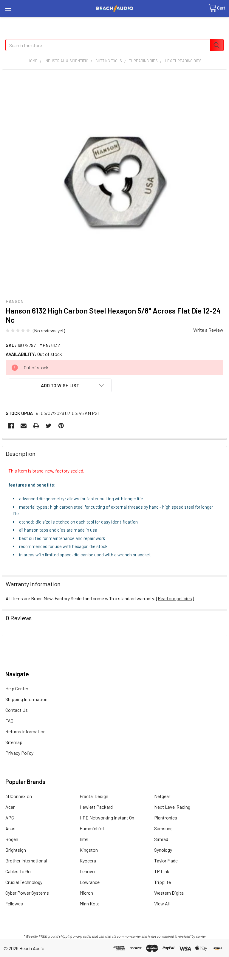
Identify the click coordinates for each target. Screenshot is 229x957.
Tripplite (162, 882)
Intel (84, 839)
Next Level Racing (172, 807)
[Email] (23, 425)
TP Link (161, 871)
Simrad (161, 839)
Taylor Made (166, 860)
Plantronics (165, 817)
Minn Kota (90, 903)
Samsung (163, 828)
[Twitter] (48, 425)
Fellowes (14, 903)
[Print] (36, 425)
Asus (10, 828)
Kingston (89, 850)
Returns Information (25, 731)
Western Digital (169, 893)
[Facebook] (11, 425)
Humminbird (92, 828)
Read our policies (175, 598)
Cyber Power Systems (27, 893)
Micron (86, 893)
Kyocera (88, 860)
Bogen (11, 839)
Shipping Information (26, 699)
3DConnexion (18, 796)
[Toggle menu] (8, 8)
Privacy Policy (19, 753)
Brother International (26, 860)
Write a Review (208, 330)
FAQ (9, 720)
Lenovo (87, 871)
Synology (163, 850)
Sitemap (13, 742)
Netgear (162, 796)
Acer (10, 807)
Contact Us (16, 710)
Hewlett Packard (96, 807)
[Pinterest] (61, 425)
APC (9, 817)
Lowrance (90, 882)
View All (162, 903)
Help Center (16, 688)
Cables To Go (18, 871)
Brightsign (15, 850)
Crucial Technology (23, 882)
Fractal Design (94, 796)
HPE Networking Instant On (107, 817)
